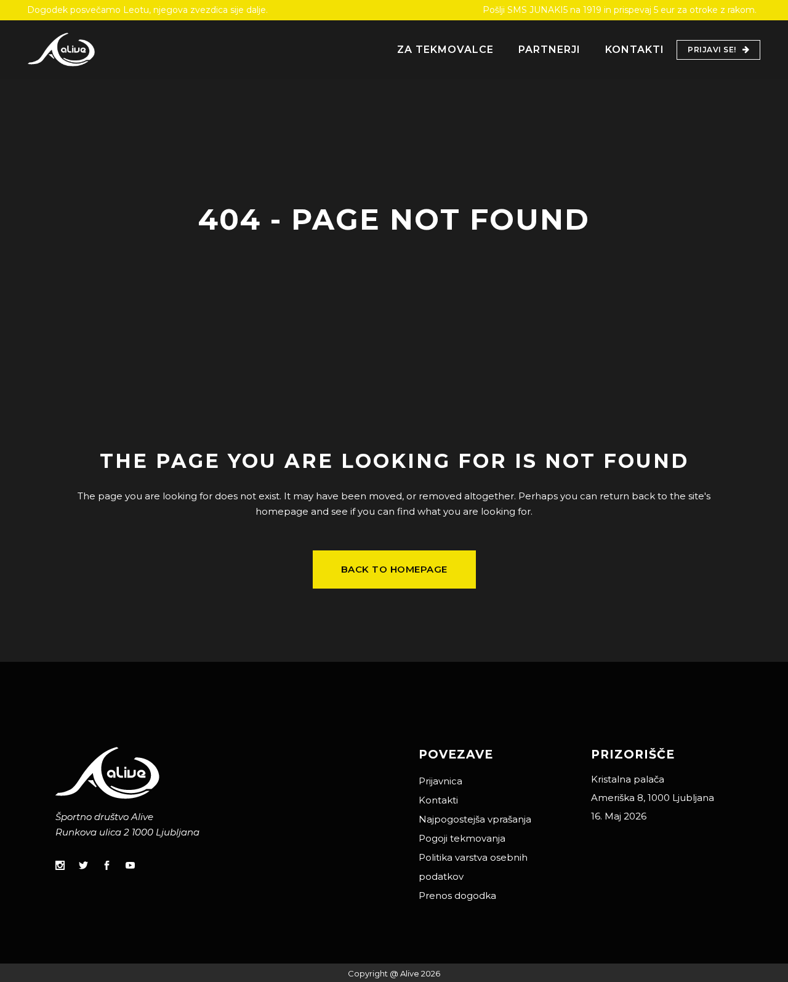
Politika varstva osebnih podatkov (473, 866)
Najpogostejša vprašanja (475, 819)
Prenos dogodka (457, 895)
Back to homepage (394, 569)
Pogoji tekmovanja (462, 838)
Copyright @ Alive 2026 (394, 973)
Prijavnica (440, 781)
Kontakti (438, 800)
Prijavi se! (712, 49)
